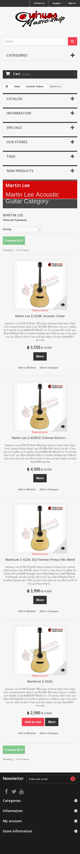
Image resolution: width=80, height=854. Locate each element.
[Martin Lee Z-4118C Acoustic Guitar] (40, 285)
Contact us (39, 3)
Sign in (71, 3)
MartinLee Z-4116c (40, 681)
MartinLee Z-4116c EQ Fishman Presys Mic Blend (40, 559)
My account (12, 821)
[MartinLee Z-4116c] (40, 650)
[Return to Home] (6, 86)
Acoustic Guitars (35, 86)
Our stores (17, 142)
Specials (14, 127)
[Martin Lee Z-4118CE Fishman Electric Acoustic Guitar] (40, 406)
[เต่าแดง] (40, 19)
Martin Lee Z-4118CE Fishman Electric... (40, 438)
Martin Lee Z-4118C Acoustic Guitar (40, 316)
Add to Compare (48, 367)
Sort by (7, 229)
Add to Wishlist (27, 367)
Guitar (17, 86)
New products (20, 171)
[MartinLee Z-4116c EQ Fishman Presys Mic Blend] (40, 528)
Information (19, 113)
